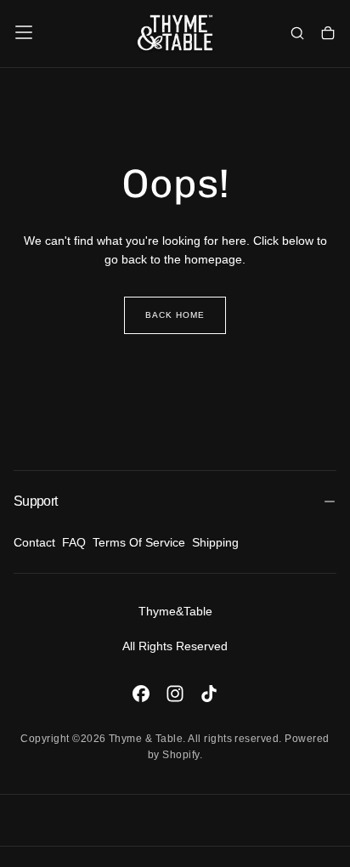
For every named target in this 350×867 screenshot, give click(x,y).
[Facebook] (141, 693)
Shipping (215, 542)
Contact (34, 542)
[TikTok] (209, 693)
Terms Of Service (139, 542)
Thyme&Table (175, 611)
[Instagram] (175, 693)
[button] (24, 32)
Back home (175, 315)
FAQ (74, 542)
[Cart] (327, 34)
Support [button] (36, 501)
